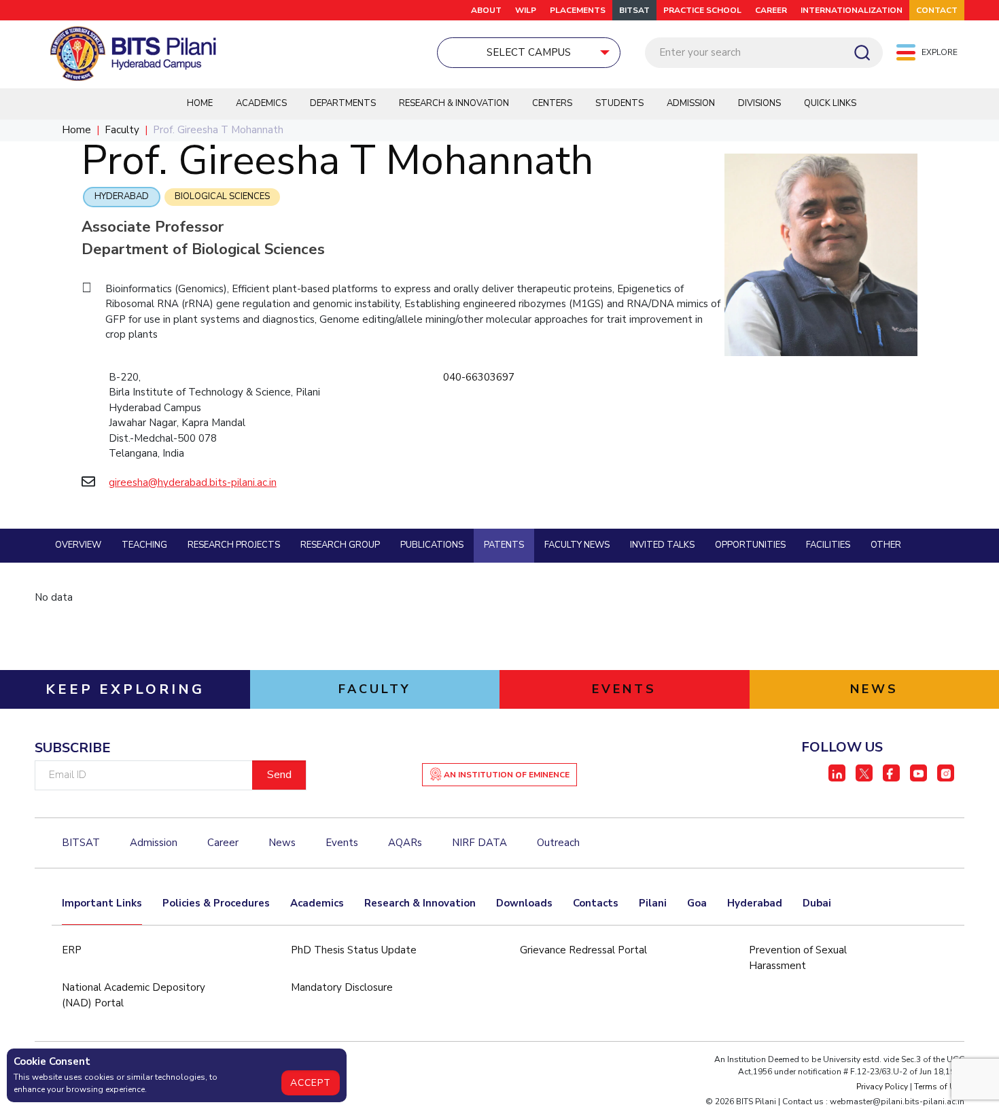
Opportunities (750, 545)
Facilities (828, 545)
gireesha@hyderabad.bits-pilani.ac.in (193, 482)
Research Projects (234, 545)
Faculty (122, 130)
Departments (343, 103)
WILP (525, 10)
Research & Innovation (454, 103)
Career (223, 842)
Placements (578, 10)
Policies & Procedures (216, 903)
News (282, 842)
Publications (431, 545)
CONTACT (937, 10)
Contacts (595, 903)
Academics (261, 103)
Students (619, 103)
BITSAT (634, 10)
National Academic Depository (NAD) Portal (133, 995)
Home (200, 103)
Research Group (340, 545)
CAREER (771, 10)
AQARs (405, 842)
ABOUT (486, 10)
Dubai (817, 903)
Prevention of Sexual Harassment (798, 957)
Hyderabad (121, 196)
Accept (310, 1082)
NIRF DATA (479, 842)
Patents (504, 545)
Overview (78, 545)
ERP (72, 950)
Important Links (102, 903)
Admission (691, 103)
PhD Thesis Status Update (354, 950)
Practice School (702, 10)
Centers (552, 103)
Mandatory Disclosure (342, 987)
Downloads (524, 903)
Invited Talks (662, 545)
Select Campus (529, 52)
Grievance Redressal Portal (583, 950)
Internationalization (851, 10)
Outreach (558, 842)
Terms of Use (939, 1086)
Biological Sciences (222, 196)
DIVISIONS (759, 103)
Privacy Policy (882, 1086)
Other (886, 545)
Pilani (653, 903)
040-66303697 (478, 377)
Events (342, 842)
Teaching (144, 545)
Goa (697, 903)
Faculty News (577, 545)
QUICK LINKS (830, 103)
